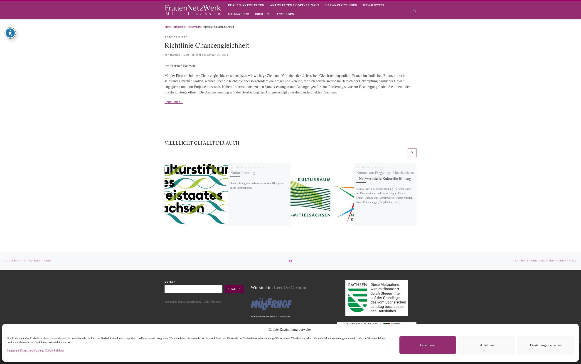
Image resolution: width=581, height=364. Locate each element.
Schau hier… (174, 102)
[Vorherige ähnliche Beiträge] (402, 152)
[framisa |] (193, 9)
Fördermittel (194, 26)
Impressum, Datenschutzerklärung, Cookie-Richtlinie (35, 350)
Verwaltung (178, 26)
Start (167, 26)
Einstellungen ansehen (546, 345)
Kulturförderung (242, 172)
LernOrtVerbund (291, 287)
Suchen (170, 282)
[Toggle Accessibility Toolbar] (10, 33)
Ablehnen (487, 345)
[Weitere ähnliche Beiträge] (412, 152)
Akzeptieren (427, 345)
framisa (175, 54)
